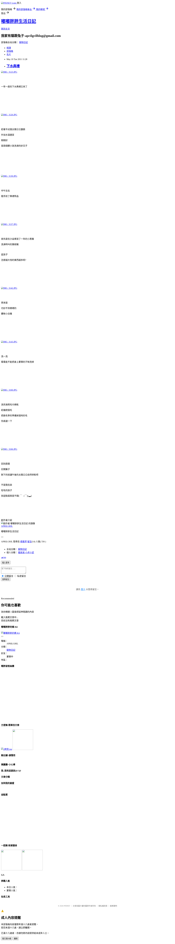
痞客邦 (23, 541)
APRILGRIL (7, 526)
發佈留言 (5, 579)
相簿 (9, 48)
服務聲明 (113, 906)
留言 (29, 541)
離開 (16, 939)
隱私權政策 (102, 906)
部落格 (10, 51)
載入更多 (5, 563)
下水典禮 (13, 66)
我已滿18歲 (6, 939)
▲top (3, 557)
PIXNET (67, 906)
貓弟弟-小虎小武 (26, 552)
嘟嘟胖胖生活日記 (18, 21)
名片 (9, 54)
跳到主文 (5, 29)
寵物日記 (23, 42)
